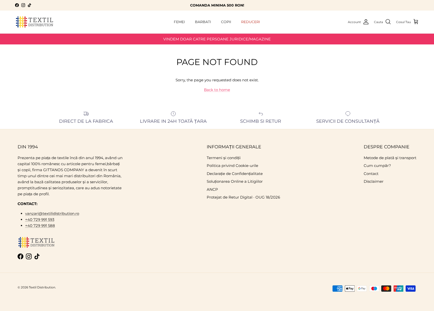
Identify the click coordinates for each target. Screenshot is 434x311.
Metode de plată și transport (390, 157)
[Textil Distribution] (34, 22)
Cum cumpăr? (377, 165)
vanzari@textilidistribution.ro (52, 213)
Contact (371, 173)
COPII (226, 22)
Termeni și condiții (224, 157)
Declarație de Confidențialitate (235, 173)
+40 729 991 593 (39, 219)
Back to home (217, 89)
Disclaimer (374, 181)
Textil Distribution (42, 287)
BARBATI (203, 22)
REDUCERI (250, 22)
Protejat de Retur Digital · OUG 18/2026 (243, 197)
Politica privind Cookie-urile (232, 165)
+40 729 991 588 (40, 225)
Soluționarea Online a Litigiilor (235, 181)
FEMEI (179, 22)
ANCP (212, 189)
